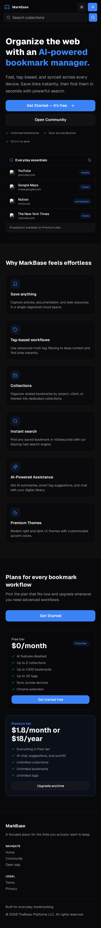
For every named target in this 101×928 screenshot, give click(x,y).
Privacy (11, 889)
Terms (10, 882)
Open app (13, 864)
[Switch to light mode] (82, 7)
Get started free (50, 699)
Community (14, 858)
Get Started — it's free (47, 105)
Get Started (50, 615)
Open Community (50, 119)
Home (10, 852)
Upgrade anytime (50, 786)
